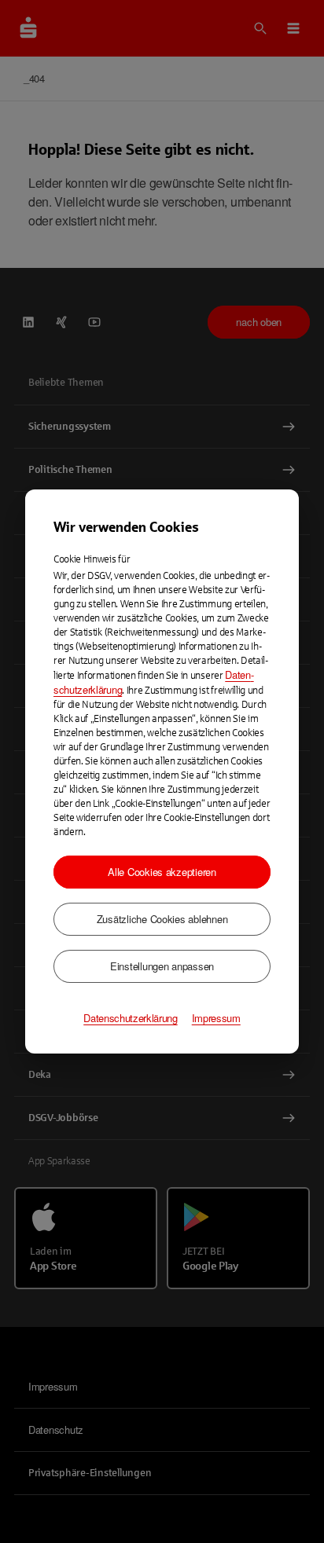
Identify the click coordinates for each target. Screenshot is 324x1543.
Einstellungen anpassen (162, 965)
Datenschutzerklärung (130, 1018)
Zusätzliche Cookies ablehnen (162, 918)
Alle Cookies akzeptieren (162, 871)
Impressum (216, 1018)
